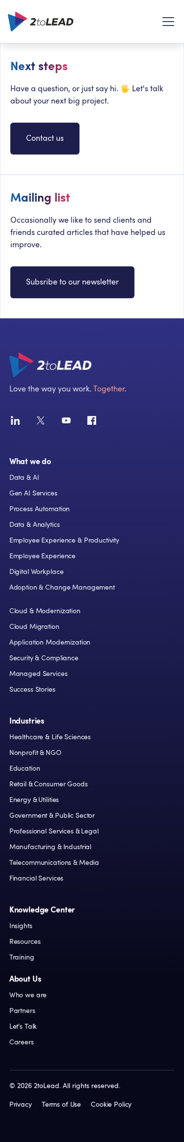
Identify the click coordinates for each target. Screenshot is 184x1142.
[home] (41, 21)
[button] (166, 21)
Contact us (45, 138)
